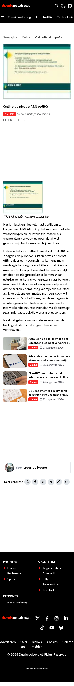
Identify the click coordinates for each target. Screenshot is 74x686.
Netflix (47, 17)
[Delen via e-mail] (67, 482)
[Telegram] (51, 482)
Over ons (23, 644)
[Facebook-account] (47, 618)
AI (36, 17)
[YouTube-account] (51, 627)
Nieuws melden (37, 644)
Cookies (52, 642)
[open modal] (70, 6)
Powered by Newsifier (37, 668)
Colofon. (68, 642)
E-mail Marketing (19, 17)
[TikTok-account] (42, 627)
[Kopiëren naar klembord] (59, 482)
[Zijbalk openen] (2, 17)
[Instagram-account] (56, 618)
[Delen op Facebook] (35, 482)
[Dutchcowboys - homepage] (16, 6)
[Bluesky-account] (61, 627)
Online (9, 114)
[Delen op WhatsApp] (27, 482)
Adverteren (8, 642)
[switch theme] (63, 6)
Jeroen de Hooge (14, 120)
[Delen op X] (43, 482)
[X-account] (37, 618)
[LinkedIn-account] (66, 618)
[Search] (56, 6)
